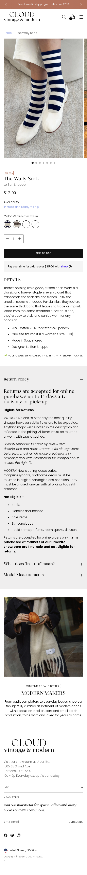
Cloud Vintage (34, 856)
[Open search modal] (64, 17)
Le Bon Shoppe (15, 184)
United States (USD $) (21, 850)
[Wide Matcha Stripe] (35, 224)
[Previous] (6, 4)
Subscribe (76, 822)
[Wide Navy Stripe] (7, 224)
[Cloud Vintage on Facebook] (6, 836)
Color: (21, 216)
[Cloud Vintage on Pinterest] (12, 836)
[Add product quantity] (7, 239)
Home (8, 33)
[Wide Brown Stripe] (17, 224)
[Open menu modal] (81, 17)
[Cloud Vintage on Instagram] (19, 836)
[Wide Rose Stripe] (26, 224)
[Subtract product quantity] (19, 239)
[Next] (80, 4)
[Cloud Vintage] (22, 16)
